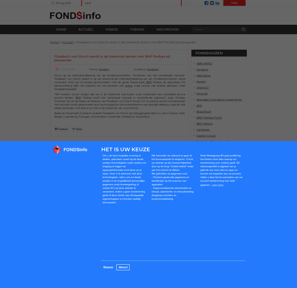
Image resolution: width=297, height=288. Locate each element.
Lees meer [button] (217, 185)
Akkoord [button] (123, 267)
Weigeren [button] (108, 267)
